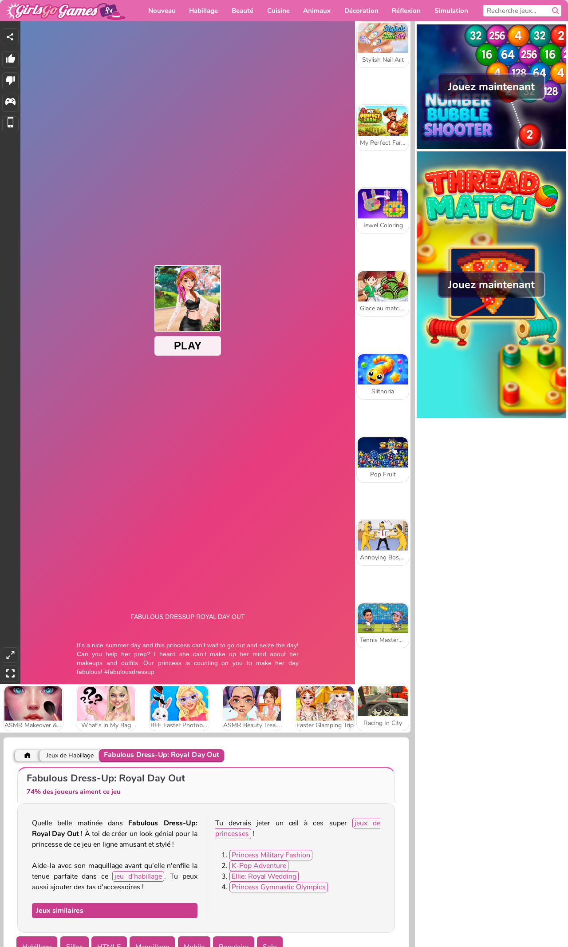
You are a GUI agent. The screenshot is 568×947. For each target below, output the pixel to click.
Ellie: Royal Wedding (264, 876)
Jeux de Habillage (70, 755)
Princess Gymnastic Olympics (279, 887)
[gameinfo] (10, 103)
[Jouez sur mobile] (10, 124)
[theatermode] (10, 655)
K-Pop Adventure (259, 866)
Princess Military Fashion (271, 855)
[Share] (10, 36)
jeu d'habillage (138, 876)
